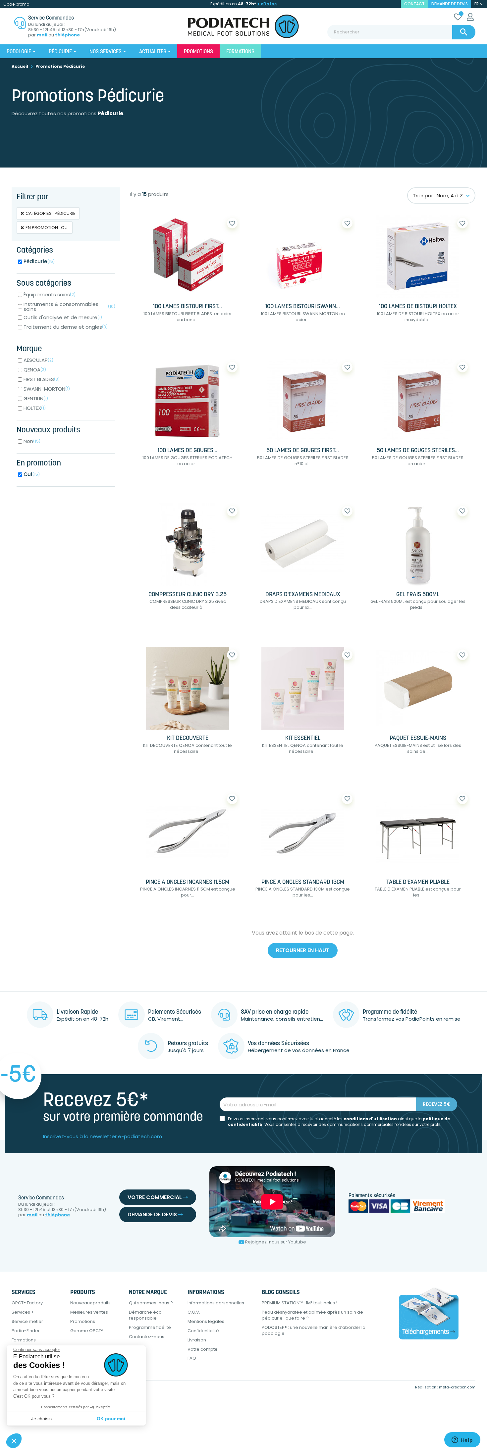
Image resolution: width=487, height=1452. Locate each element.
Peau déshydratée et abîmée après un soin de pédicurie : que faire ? (312, 1315)
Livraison (197, 1340)
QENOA (35, 369)
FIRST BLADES (42, 379)
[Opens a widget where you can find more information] (462, 1440)
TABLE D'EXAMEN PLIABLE (418, 883)
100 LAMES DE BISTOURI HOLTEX (418, 307)
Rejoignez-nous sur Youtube (275, 1242)
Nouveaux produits (90, 1303)
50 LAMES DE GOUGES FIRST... (302, 451)
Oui (32, 474)
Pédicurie (39, 261)
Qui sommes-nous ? (151, 1303)
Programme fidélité (150, 1327)
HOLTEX (35, 408)
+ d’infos (267, 4)
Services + (23, 1312)
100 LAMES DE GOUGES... (187, 451)
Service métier (27, 1321)
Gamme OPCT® (86, 1331)
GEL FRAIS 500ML (417, 595)
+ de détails (210, 341)
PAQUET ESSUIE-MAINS (418, 739)
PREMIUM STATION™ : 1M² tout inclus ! (299, 1303)
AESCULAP (38, 360)
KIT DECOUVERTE (187, 739)
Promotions (82, 1321)
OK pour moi (111, 1418)
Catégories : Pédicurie (51, 213)
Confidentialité (203, 1331)
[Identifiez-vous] (470, 18)
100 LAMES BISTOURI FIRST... (187, 307)
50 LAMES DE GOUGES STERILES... (418, 451)
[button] (14, 1441)
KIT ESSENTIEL (302, 739)
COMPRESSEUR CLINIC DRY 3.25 (187, 595)
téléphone (67, 35)
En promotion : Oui (47, 227)
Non (32, 441)
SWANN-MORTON (47, 388)
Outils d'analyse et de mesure (63, 317)
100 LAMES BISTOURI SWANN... (302, 307)
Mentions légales (206, 1321)
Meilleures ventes (89, 1312)
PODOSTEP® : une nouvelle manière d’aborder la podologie (313, 1330)
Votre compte (203, 1349)
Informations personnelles (216, 1303)
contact (414, 4)
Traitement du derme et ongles (66, 326)
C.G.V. (194, 1312)
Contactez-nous (146, 1336)
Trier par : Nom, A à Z (438, 195)
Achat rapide (157, 341)
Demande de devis (449, 4)
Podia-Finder (26, 1331)
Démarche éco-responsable (146, 1315)
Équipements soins (50, 294)
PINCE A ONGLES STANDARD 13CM (302, 883)
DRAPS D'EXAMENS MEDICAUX (302, 595)
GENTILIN (36, 398)
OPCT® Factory (27, 1303)
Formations (24, 1340)
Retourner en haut (302, 950)
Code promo (16, 4)
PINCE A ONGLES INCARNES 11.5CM (187, 883)
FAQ (192, 1358)
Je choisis (41, 1418)
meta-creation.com (457, 1387)
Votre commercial (155, 1197)
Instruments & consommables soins (69, 307)
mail (42, 35)
